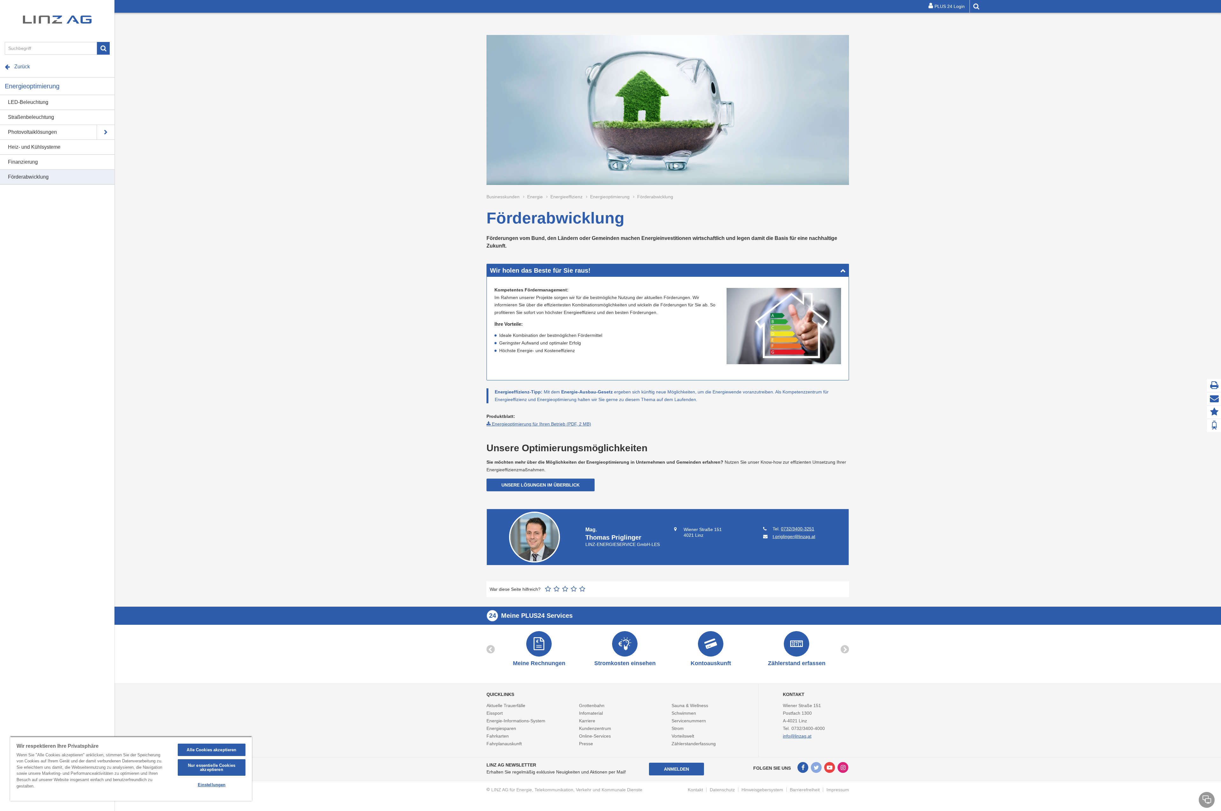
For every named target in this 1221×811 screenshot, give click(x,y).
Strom (678, 728)
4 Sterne (574, 589)
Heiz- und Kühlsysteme (34, 147)
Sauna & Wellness (690, 705)
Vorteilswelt (683, 736)
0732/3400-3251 (797, 528)
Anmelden (676, 769)
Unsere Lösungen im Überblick (540, 484)
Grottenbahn (591, 705)
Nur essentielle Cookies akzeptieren (211, 767)
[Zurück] (490, 649)
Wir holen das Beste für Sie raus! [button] (540, 270)
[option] (539, 649)
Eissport (494, 713)
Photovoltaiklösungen (32, 132)
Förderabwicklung (28, 177)
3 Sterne (565, 589)
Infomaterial (591, 713)
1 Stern (548, 589)
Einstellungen (212, 784)
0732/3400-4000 (808, 728)
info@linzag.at (797, 736)
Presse (586, 743)
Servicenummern (689, 720)
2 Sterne (557, 589)
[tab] (668, 270)
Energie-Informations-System (515, 720)
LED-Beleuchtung (28, 102)
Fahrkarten (497, 736)
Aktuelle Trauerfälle (505, 705)
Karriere (587, 720)
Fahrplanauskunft (504, 743)
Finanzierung (23, 162)
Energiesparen (501, 728)
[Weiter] (845, 649)
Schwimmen (684, 713)
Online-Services (595, 736)
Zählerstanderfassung (694, 743)
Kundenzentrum (595, 728)
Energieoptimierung (32, 86)
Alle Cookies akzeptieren (211, 749)
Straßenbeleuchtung (31, 117)
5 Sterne (582, 589)
